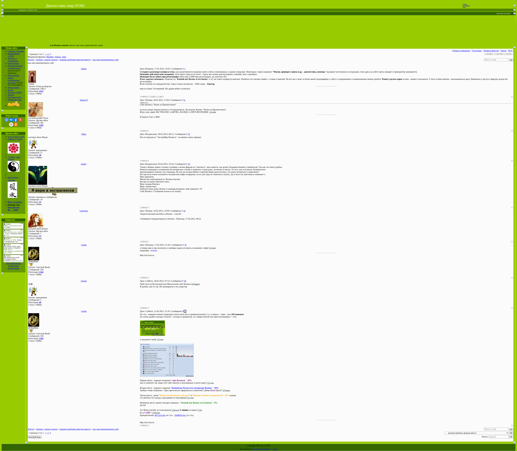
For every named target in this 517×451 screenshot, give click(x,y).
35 (185, 245)
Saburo (58, 57)
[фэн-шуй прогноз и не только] (12, 197)
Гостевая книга (15, 97)
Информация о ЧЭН (14, 54)
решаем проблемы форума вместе (75, 60)
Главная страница (16, 51)
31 (184, 100)
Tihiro (83, 134)
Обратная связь (15, 100)
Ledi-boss (84, 211)
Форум (11, 95)
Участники (477, 51)
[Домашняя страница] (161, 96)
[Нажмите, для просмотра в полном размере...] (167, 376)
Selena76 (84, 100)
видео (10, 90)
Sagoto (84, 281)
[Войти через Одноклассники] (16, 124)
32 (189, 134)
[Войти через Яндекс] (20, 120)
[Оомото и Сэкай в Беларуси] (14, 153)
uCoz (275, 449)
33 (189, 164)
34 (184, 211)
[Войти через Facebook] (16, 120)
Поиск (503, 51)
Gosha (84, 245)
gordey (84, 164)
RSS (512, 13)
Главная (465, 4)
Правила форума (491, 51)
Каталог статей (15, 92)
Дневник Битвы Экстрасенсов (15, 67)
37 (185, 311)
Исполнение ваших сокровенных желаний (14, 79)
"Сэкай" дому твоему (14, 158)
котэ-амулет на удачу (14, 208)
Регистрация (466, 5)
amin (64, 57)
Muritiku (50, 57)
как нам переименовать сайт (106, 60)
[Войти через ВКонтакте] (11, 120)
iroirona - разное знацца (46, 60)
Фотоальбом (13, 87)
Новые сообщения (461, 51)
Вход (464, 7)
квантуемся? (13, 63)
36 (185, 281)
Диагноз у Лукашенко (13, 59)
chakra (84, 69)
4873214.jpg (160, 415)
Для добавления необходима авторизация (13, 265)
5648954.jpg (179, 415)
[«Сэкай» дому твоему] (14, 171)
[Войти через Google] (11, 124)
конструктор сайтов (260, 449)
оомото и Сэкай (15, 139)
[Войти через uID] (7, 120)
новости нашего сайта (16, 137)
